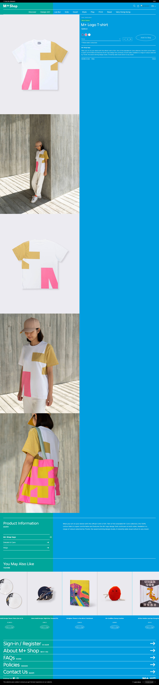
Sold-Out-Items (88, 17)
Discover (32, 12)
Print (101, 12)
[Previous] (6, 593)
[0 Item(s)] (138, 6)
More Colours (86, 20)
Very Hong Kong (123, 12)
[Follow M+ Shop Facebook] (14, 678)
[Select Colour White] (89, 34)
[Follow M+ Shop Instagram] (17, 678)
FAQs (92, 58)
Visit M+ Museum (10, 1)
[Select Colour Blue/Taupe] (82, 34)
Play (92, 12)
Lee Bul (57, 12)
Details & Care (85, 58)
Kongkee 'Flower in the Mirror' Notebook (79, 618)
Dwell (75, 12)
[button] (145, 6)
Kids (67, 12)
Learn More (137, 682)
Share (154, 58)
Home (82, 17)
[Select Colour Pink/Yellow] (86, 34)
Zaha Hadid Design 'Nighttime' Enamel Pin (44, 618)
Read (109, 12)
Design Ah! (45, 12)
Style (84, 12)
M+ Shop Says (9, 537)
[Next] (153, 593)
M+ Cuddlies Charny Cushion (115, 618)
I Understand (149, 682)
